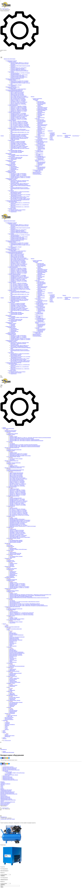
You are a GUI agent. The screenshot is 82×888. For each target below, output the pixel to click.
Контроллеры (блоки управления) (41, 111)
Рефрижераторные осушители (12, 178)
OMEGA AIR (37, 154)
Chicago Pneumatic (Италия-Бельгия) (15, 90)
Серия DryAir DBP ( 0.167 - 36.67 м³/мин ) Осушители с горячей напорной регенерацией (19, 70)
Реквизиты (52, 135)
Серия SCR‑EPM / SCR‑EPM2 (16, 152)
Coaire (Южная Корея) (12, 201)
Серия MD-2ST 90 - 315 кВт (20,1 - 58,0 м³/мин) (20, 115)
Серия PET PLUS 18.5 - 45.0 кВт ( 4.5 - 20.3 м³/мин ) (20, 176)
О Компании (50, 130)
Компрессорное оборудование (9, 58)
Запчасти (32, 96)
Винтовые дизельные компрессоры (12, 86)
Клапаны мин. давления (42, 108)
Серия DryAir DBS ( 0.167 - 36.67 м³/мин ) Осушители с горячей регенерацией (18, 68)
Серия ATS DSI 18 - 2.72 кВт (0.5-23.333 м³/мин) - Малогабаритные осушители (20, 192)
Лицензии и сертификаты (52, 134)
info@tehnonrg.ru (3, 749)
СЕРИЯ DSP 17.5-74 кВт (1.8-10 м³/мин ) (18, 88)
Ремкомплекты (40, 140)
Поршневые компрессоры (11, 171)
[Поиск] (1, 57)
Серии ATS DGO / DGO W (16, 193)
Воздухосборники (11, 170)
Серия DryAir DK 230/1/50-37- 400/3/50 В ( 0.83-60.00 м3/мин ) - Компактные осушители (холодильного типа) (20, 181)
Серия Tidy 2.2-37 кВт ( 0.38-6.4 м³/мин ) (18, 129)
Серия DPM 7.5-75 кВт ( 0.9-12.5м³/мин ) (18, 143)
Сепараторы (39, 115)
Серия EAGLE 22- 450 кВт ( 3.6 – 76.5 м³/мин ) (19, 81)
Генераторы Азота (9, 160)
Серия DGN (13, 162)
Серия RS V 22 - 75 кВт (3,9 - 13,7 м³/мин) (19, 111)
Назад (7, 429)
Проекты (64, 133)
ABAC (36, 100)
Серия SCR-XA (13, 211)
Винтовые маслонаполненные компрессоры (14, 89)
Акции (51, 136)
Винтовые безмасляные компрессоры (13, 78)
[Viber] (4, 758)
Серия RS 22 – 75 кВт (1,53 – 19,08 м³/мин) (19, 109)
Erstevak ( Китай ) (11, 156)
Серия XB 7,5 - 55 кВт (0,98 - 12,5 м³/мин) (18, 118)
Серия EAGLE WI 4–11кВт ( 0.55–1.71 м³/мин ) (20, 80)
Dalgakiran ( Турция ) (12, 61)
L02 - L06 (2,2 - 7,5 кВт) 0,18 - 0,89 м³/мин (18, 121)
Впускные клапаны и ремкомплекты (41, 122)
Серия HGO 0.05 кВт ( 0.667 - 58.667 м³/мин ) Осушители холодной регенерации (19, 75)
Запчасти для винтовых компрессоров (37, 99)
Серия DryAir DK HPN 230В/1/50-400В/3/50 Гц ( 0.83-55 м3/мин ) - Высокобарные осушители (20, 184)
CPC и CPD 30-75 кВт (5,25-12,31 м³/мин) (18, 95)
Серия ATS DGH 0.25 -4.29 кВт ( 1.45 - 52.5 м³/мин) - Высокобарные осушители (20, 195)
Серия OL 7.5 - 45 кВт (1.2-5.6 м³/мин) (18, 141)
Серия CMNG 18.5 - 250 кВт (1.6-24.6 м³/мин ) (19, 146)
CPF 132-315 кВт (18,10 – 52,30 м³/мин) (18, 98)
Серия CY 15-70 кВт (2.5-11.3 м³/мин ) (18, 145)
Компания (2, 781)
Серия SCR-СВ (13, 159)
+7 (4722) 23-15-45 (4, 8)
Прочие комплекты (36, 172)
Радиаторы (39, 113)
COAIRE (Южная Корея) (14, 488)
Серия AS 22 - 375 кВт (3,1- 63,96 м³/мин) (18, 108)
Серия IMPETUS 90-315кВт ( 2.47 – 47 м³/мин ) (20, 137)
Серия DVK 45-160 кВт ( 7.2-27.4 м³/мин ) (19, 136)
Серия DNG (13, 163)
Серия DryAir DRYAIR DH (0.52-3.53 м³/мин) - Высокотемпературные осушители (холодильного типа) (20, 188)
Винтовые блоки (40, 101)
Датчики (39, 105)
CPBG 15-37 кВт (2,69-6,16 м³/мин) (17, 93)
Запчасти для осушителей (38, 169)
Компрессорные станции (68, 136)
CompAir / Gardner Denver (40, 144)
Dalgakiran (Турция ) (12, 79)
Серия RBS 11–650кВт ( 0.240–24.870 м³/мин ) (19, 155)
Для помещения (14, 166)
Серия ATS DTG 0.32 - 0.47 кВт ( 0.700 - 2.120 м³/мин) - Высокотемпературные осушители (20, 197)
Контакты (52, 139)
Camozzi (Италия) (38, 139)
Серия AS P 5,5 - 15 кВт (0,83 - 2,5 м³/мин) (19, 107)
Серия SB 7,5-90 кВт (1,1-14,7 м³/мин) (18, 117)
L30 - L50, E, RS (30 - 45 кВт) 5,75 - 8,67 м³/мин (20, 124)
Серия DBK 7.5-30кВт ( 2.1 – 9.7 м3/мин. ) (19, 175)
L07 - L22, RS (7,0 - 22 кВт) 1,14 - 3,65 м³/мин (19, 122)
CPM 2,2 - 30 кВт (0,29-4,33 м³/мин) (17, 91)
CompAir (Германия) (12, 120)
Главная (2, 135)
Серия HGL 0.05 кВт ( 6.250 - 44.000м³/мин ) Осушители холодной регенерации (19, 77)
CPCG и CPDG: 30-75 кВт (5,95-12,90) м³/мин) (19, 96)
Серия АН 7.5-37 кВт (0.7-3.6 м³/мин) (18, 142)
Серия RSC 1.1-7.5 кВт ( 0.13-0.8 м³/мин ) (18, 173)
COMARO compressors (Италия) (14, 112)
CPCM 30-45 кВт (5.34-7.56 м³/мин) (17, 94)
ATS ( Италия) (11, 71)
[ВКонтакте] (1, 758)
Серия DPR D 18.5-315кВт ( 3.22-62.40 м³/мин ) (20, 134)
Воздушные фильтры (41, 102)
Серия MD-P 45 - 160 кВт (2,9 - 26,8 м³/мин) (19, 116)
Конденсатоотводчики (37, 171)
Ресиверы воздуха (11, 165)
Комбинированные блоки (42, 109)
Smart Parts (37, 165)
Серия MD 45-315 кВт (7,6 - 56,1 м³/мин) (18, 114)
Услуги (51, 137)
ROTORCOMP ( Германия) (40, 156)
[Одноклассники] (7, 758)
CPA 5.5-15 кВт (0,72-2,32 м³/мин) (17, 92)
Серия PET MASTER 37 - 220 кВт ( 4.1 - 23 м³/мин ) (20, 177)
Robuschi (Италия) (11, 154)
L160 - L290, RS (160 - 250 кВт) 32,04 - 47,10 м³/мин (20, 127)
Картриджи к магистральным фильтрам (42, 107)
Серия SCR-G (13, 85)
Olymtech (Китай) (11, 140)
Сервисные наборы (41, 133)
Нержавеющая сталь (14, 169)
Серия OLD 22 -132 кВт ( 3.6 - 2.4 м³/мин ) (19, 147)
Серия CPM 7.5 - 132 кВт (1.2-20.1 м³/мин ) (19, 144)
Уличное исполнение (15, 167)
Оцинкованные (13, 168)
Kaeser (36, 152)
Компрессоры (67, 137)
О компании (52, 132)
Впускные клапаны (41, 145)
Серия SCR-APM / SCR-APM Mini (17, 151)
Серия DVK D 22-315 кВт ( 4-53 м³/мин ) (18, 135)
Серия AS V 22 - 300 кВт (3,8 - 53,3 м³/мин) (19, 110)
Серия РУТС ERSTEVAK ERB (16, 157)
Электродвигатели (41, 117)
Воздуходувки (8, 153)
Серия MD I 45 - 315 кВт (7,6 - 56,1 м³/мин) (19, 119)
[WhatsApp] (5, 758)
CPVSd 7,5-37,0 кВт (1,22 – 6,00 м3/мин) (18, 261)
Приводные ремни (41, 114)
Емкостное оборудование (11, 164)
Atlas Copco (37, 118)
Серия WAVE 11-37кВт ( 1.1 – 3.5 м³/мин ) (18, 174)
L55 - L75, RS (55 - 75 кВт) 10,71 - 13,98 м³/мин (20, 125)
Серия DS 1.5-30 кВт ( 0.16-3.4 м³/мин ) (18, 209)
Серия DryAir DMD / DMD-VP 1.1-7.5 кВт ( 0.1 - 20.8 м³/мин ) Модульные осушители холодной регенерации (20, 63)
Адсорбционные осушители (11, 60)
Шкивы (38, 116)
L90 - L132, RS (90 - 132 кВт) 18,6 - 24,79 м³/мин (20, 126)
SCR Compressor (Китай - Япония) (14, 84)
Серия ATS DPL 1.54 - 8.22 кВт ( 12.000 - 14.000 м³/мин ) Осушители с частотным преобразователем (20, 199)
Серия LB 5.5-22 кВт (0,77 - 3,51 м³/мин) (18, 113)
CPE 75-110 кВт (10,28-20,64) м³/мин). (18, 97)
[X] (2, 758)
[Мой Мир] (9, 758)
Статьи (51, 138)
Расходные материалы (37, 335)
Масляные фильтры (41, 112)
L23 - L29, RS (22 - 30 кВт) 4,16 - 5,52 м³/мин (19, 123)
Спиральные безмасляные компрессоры (13, 200)
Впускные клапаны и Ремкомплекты (41, 104)
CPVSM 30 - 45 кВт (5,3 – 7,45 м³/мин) (18, 262)
